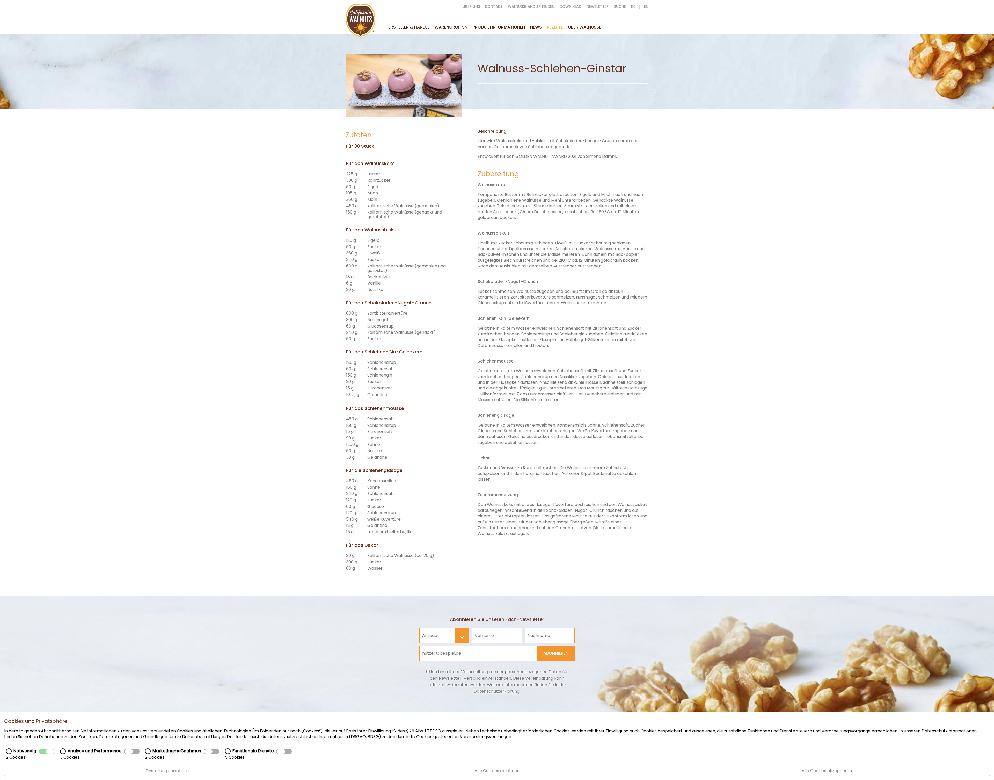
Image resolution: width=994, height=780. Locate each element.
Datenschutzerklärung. (497, 691)
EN (646, 6)
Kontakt (494, 6)
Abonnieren (555, 653)
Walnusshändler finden (531, 6)
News (536, 27)
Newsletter (598, 6)
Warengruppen (451, 27)
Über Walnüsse (584, 27)
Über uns (471, 6)
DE (633, 6)
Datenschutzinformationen (949, 731)
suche (620, 6)
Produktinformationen (499, 27)
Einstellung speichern (167, 771)
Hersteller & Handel (407, 27)
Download (570, 6)
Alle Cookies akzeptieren (827, 771)
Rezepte (555, 27)
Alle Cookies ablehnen (497, 771)
